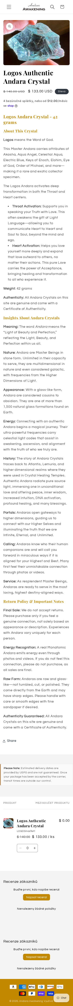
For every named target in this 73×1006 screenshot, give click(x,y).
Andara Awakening (31, 1001)
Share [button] (11, 741)
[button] (9, 7)
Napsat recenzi (36, 897)
